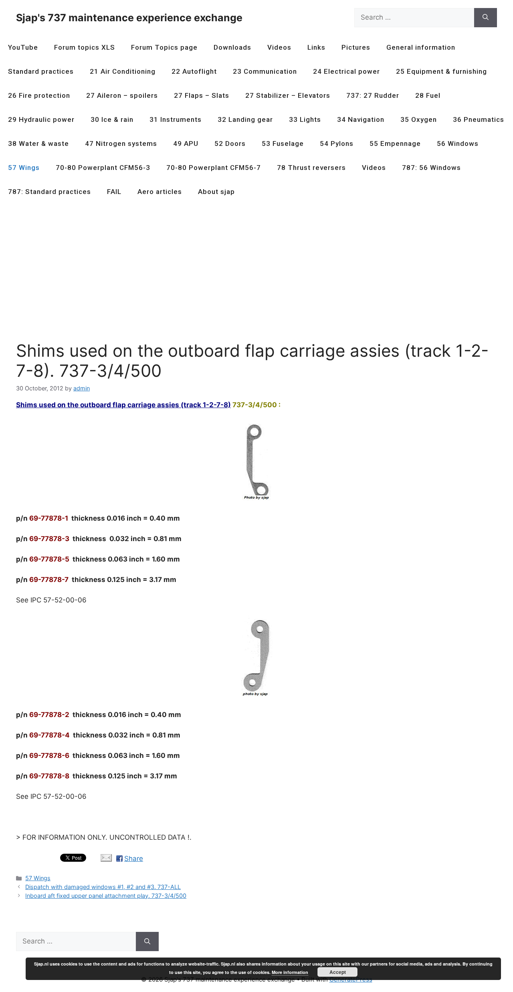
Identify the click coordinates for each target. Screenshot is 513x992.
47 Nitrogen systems (121, 143)
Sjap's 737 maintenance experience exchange (129, 18)
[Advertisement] (256, 276)
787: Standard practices (49, 192)
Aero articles (159, 192)
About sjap (216, 192)
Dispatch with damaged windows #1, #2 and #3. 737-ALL (103, 886)
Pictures (355, 47)
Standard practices (41, 71)
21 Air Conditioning (123, 71)
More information (290, 972)
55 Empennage (395, 143)
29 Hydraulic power (41, 119)
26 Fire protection (39, 95)
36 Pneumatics (478, 119)
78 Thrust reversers (311, 168)
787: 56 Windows (431, 168)
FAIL (114, 192)
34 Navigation (360, 119)
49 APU (185, 143)
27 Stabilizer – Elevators (287, 95)
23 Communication (265, 71)
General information (420, 47)
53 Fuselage (283, 143)
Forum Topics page (164, 47)
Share (133, 859)
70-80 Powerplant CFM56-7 (213, 168)
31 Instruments (175, 119)
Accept (337, 972)
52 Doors (230, 143)
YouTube (23, 47)
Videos (279, 47)
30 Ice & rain (112, 119)
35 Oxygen (418, 119)
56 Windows (458, 143)
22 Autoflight (194, 71)
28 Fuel (427, 95)
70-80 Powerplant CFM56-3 (103, 168)
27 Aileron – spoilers (122, 95)
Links (316, 47)
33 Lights (305, 119)
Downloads (232, 47)
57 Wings (24, 168)
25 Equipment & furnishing (441, 71)
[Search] (485, 17)
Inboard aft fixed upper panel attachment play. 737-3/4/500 (105, 895)
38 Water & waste (38, 143)
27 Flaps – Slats (201, 95)
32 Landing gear (245, 119)
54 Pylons (336, 143)
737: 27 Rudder (372, 95)
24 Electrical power (346, 71)
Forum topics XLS (84, 47)
